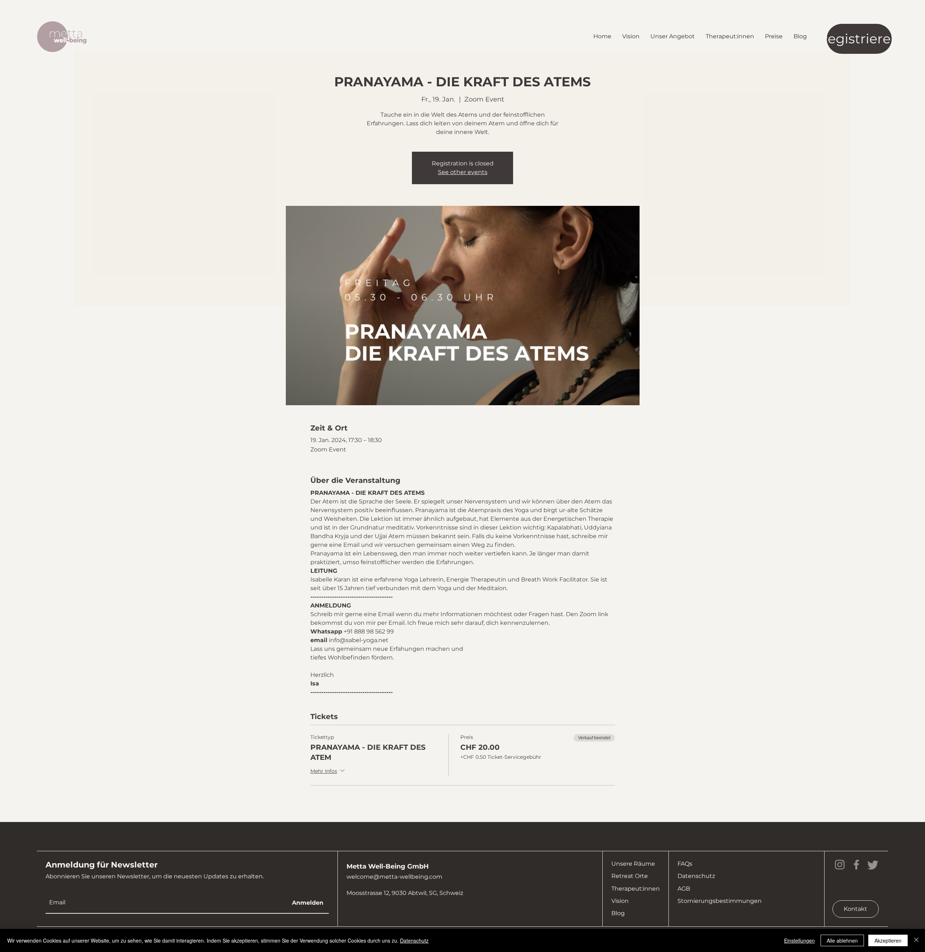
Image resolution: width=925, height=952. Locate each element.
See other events (462, 172)
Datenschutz (696, 876)
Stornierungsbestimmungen (719, 900)
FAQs (684, 863)
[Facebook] (856, 864)
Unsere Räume (633, 863)
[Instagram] (839, 864)
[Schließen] (916, 940)
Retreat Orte (629, 876)
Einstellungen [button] (799, 940)
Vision (620, 900)
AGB (683, 888)
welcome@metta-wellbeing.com (394, 876)
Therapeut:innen (635, 888)
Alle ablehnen (842, 940)
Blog (618, 913)
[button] (672, 36)
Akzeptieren (888, 940)
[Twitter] (872, 864)
